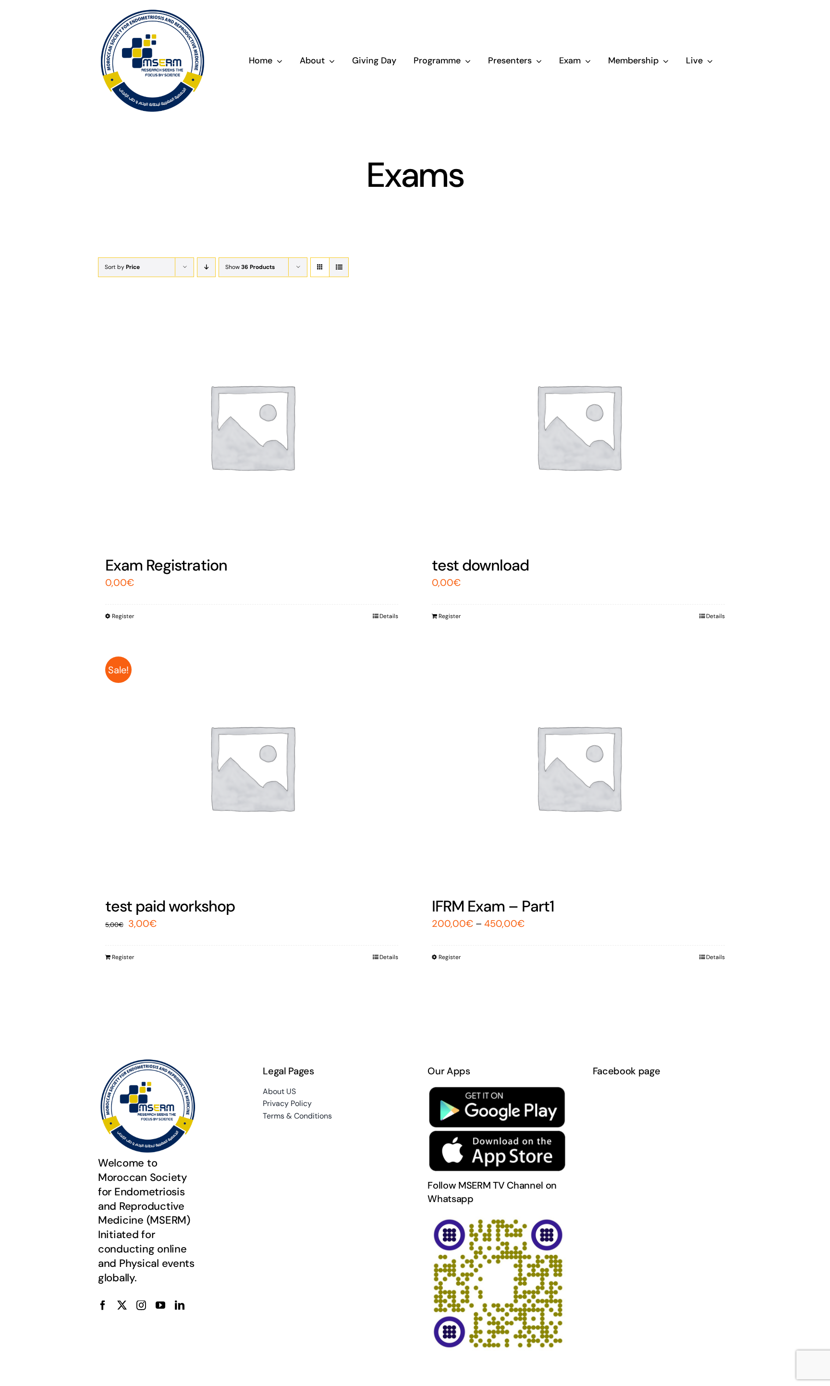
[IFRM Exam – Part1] (578, 767)
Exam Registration (166, 565)
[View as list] (339, 267)
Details (388, 616)
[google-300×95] (497, 1090)
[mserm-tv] (497, 1218)
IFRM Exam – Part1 (493, 906)
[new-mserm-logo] (153, 13)
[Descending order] (206, 267)
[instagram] (141, 1305)
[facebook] (103, 1305)
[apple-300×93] (497, 1134)
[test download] (578, 426)
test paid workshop (170, 906)
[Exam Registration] (251, 426)
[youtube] (160, 1305)
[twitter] (122, 1305)
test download (480, 565)
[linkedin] (179, 1305)
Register (123, 616)
